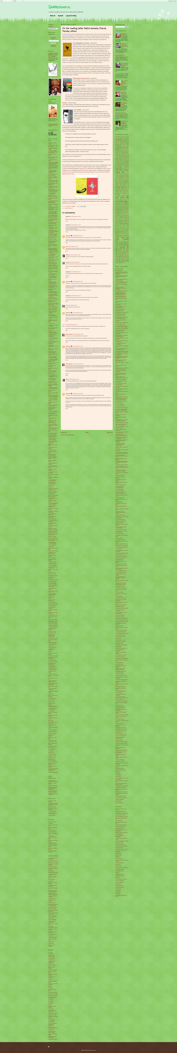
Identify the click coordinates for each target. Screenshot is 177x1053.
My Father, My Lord (52, 605)
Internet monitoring (51, 934)
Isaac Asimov (119, 174)
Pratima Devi (117, 207)
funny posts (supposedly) (122, 246)
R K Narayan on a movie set (120, 406)
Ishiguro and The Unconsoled (121, 797)
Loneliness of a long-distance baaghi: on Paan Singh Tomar (53, 295)
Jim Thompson (125, 178)
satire (125, 255)
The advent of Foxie (52, 811)
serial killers (125, 256)
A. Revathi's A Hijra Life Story (120, 401)
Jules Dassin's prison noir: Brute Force (52, 493)
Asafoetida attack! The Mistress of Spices (52, 681)
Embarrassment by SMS (52, 872)
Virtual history (51, 751)
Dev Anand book (87, 122)
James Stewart (118, 177)
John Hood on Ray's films (120, 586)
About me (52, 16)
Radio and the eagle (52, 908)
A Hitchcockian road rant (53, 912)
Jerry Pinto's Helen (119, 692)
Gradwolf (50, 986)
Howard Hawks (124, 168)
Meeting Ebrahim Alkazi (119, 828)
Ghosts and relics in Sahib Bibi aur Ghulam (52, 332)
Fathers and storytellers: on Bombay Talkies (52, 223)
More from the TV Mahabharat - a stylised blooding (124, 34)
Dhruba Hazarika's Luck (119, 515)
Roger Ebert (119, 213)
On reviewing (117, 890)
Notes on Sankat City (52, 519)
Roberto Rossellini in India (120, 584)
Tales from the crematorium (120, 811)
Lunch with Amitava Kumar (120, 636)
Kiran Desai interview (119, 705)
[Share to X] (83, 206)
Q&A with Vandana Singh (120, 554)
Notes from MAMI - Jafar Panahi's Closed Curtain (53, 181)
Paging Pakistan (118, 548)
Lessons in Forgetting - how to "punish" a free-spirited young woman (52, 212)
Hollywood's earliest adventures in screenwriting (52, 335)
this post (76, 67)
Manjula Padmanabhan (122, 187)
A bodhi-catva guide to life (120, 309)
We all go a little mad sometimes (52, 470)
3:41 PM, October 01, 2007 (76, 224)
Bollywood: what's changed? (51, 735)
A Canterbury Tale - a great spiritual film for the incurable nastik (53, 286)
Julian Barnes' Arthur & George (121, 729)
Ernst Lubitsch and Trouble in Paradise (52, 543)
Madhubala (124, 185)
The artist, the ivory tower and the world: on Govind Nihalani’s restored (124, 45)
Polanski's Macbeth (52, 644)
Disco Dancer (119, 156)
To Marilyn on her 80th (52, 673)
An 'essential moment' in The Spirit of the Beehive (53, 388)
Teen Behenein (51, 339)
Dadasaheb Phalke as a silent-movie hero (52, 363)
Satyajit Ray (126, 217)
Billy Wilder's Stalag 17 (52, 491)
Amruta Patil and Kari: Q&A (120, 598)
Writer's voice (117, 864)
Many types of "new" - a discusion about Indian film (52, 245)
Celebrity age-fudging (52, 907)
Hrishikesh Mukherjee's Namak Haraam (52, 442)
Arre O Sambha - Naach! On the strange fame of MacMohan (53, 219)
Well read (117, 771)
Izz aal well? (50, 486)
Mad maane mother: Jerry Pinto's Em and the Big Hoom (121, 336)
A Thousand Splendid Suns (120, 635)
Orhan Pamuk (121, 202)
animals (124, 235)
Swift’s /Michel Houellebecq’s (75, 172)
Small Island (117, 773)
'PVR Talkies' (50, 823)
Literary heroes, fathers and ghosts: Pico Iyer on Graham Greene (120, 374)
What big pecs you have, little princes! (53, 794)
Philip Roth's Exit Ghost (119, 606)
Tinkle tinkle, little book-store (120, 314)
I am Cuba (50, 330)
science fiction (118, 256)
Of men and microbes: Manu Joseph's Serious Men (120, 493)
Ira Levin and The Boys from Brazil (121, 608)
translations (123, 260)
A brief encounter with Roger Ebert (52, 226)
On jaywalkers (51, 881)
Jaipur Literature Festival (122, 176)
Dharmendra (123, 154)
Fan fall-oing (117, 893)
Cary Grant (125, 149)
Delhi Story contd (51, 830)
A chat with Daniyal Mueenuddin (121, 547)
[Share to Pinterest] (85, 206)
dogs (124, 243)
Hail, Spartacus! (51, 711)
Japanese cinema (125, 177)
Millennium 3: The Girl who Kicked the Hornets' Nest (121, 517)
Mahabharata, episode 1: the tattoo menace (123, 93)
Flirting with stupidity (52, 919)
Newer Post (64, 432)
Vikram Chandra (120, 230)
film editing (127, 244)
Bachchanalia (51, 720)
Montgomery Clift (118, 193)
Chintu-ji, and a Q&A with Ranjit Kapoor (53, 512)
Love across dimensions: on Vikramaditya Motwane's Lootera (53, 201)
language (119, 249)
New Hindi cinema (122, 196)
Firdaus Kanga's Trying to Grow (121, 556)
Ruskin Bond (117, 214)
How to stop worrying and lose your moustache (53, 428)
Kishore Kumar (124, 182)
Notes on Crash (51, 701)
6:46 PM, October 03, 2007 (74, 379)
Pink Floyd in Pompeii (52, 746)
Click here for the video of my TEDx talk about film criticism (53, 125)
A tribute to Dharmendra (52, 411)
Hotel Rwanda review (52, 733)
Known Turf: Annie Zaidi (52, 995)
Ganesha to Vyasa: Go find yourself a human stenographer (52, 788)
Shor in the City (51, 373)
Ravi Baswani (117, 212)
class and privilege (119, 242)
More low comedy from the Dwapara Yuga (52, 791)
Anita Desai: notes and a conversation (120, 610)
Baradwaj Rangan (51, 964)
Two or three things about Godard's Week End (53, 504)
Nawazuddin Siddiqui (119, 196)
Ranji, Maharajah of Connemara (121, 791)
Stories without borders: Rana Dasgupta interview (121, 784)
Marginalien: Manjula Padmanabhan (52, 998)
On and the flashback (124, 103)
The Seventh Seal (51, 749)
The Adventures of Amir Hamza (121, 587)
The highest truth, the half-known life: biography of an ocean (121, 438)
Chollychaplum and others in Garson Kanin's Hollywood (120, 471)
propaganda (125, 254)
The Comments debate (119, 869)
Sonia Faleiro (125, 221)
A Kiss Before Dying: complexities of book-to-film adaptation (121, 420)
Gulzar (118, 164)
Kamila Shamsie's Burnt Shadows (121, 553)
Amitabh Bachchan (119, 140)
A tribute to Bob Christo (52, 398)
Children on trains (51, 898)
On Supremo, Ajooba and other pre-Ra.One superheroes (53, 342)
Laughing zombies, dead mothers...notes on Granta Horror (121, 377)
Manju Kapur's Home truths (120, 686)
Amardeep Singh (51, 958)
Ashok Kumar (67, 208)
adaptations (117, 235)
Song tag (117, 872)
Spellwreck (117, 856)
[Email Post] (78, 206)
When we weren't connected (51, 946)
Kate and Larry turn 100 (52, 623)
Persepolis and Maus (119, 802)
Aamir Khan (117, 136)
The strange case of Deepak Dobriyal (52, 193)
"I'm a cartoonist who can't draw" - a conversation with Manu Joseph (122, 326)
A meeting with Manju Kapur (120, 572)
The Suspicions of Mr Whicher (121, 529)
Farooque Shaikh (118, 159)
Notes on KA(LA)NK (52, 660)
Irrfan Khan (127, 173)
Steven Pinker (121, 224)
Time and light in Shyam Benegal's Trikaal (52, 260)
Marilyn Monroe (124, 188)
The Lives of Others (52, 544)
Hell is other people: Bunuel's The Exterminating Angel (52, 421)
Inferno (93, 168)
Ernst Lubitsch (124, 158)
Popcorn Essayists (124, 206)
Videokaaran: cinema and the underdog (53, 326)
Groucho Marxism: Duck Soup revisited (52, 684)
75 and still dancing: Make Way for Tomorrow (52, 292)
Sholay (126, 220)
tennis (116, 260)
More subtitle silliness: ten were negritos (53, 859)
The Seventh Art (51, 1029)
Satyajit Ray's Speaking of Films (121, 741)
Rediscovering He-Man (119, 844)
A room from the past (119, 885)
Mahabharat (118, 186)
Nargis (125, 193)
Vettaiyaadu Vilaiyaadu (52, 642)
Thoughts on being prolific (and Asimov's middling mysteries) (121, 399)
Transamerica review (52, 698)
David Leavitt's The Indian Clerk (121, 618)
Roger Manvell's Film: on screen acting (53, 723)
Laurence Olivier (118, 184)
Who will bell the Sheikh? (53, 862)
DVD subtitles (51, 870)
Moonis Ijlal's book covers (120, 656)
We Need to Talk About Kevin (120, 735)
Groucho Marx (126, 163)
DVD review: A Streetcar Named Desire (52, 567)
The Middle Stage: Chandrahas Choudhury (53, 1028)
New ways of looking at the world (121, 816)
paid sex (117, 253)
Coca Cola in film (51, 323)
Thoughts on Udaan (52, 450)
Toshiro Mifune (122, 228)
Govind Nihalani (126, 162)
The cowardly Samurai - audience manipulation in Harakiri (53, 425)
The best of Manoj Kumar (120, 826)
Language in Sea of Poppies (120, 583)
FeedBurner (53, 46)
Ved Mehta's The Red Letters (120, 787)
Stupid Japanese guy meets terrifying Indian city (120, 361)
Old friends (117, 877)
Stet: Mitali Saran (51, 1019)
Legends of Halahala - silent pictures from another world (120, 297)
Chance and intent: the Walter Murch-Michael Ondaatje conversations (52, 249)
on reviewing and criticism (122, 252)
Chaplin (116, 150)
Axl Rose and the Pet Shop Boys (121, 832)
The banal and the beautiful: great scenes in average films (53, 376)
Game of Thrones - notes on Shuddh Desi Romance (53, 184)
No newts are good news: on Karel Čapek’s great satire (121, 432)
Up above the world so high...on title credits (52, 371)
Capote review (51, 693)
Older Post (110, 432)
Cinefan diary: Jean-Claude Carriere (52, 666)
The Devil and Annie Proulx (120, 558)
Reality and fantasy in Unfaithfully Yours (52, 506)
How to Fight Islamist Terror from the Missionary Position (121, 349)
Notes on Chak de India (52, 604)
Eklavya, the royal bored (52, 625)
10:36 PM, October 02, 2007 (72, 324)
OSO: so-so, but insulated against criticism (53, 591)
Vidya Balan (126, 229)
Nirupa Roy (125, 198)
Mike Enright (50, 1001)
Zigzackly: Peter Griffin (52, 1039)
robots (120, 255)
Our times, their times (119, 842)
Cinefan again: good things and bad (52, 922)
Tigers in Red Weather (119, 723)
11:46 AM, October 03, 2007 (78, 346)
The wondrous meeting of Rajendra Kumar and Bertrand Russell (53, 360)
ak (66, 305)
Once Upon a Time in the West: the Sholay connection (53, 769)
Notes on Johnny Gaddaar (51, 598)
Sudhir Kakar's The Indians (120, 641)
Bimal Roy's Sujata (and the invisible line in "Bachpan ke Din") (52, 242)
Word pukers (50, 935)
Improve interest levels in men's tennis (53, 911)
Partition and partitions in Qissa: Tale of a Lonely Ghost (53, 168)
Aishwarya (68, 254)
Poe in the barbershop (119, 880)
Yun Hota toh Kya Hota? (52, 661)
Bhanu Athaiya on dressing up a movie (52, 483)
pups (116, 255)
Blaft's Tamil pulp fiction (119, 490)
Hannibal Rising (118, 646)
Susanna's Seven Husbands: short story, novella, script (121, 427)
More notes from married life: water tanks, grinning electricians (53, 804)
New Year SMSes (51, 879)
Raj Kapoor (122, 209)
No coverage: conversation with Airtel (52, 927)
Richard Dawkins (125, 212)
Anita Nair (121, 143)
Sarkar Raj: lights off (52, 563)
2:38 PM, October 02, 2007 (76, 295)
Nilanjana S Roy (118, 198)
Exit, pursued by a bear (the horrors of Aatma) (52, 235)
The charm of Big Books (119, 759)
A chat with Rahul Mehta (120, 497)
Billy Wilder (126, 148)
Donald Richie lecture (52, 730)
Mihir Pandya (50, 999)
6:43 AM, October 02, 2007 (75, 262)
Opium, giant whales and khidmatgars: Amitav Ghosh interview (120, 577)
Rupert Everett (125, 213)
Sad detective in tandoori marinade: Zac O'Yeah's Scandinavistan (120, 444)
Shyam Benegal (118, 221)
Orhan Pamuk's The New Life (120, 655)
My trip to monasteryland (120, 875)
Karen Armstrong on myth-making (121, 714)
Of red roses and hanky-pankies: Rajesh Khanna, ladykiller (53, 385)
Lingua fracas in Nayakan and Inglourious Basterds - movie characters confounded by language (53, 164)
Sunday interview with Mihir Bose (121, 786)
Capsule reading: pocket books (121, 743)
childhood (124, 241)
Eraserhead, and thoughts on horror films (52, 706)
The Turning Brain (51, 699)
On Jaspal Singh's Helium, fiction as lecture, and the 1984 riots (121, 282)
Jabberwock (59, 7)
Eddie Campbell (118, 157)
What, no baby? (51, 941)
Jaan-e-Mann (50, 645)
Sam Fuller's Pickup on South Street (52, 521)
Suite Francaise (118, 638)
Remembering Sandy (119, 887)
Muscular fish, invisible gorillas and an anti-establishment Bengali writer (122, 462)
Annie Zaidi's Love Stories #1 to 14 (121, 312)
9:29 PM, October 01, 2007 (75, 254)
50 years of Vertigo (51, 557)
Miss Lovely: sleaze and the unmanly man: (52, 158)
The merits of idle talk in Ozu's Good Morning (52, 434)
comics (119, 243)
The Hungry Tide (118, 774)
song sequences (118, 259)
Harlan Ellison (121, 165)
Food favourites (118, 853)
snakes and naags (124, 257)
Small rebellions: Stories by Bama (121, 658)
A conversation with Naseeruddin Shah (52, 480)
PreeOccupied (51, 1009)
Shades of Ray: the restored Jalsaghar (52, 352)
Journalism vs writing (119, 874)
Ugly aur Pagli (51, 546)
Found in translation (119, 270)
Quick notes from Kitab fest (120, 690)
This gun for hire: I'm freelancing (121, 867)
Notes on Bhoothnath (52, 565)
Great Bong (50, 988)
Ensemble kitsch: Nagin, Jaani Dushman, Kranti (52, 622)
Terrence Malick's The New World (52, 689)
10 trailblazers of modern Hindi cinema (53, 252)
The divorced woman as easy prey (121, 73)
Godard (123, 161)
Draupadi (125, 156)
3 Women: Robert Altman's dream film (52, 439)
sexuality (117, 257)
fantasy (121, 244)
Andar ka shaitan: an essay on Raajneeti (52, 455)
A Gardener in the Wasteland (120, 379)
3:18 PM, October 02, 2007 (72, 305)
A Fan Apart (50, 952)
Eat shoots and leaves (52, 937)
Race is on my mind (52, 573)
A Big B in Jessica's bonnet (120, 640)
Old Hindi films (119, 201)
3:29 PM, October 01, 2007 (76, 216)
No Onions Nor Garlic (119, 664)
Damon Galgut (118, 801)
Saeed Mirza (124, 214)
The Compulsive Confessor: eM (51, 1021)
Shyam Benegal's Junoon (53, 638)
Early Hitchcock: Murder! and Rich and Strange (53, 532)
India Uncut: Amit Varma (52, 992)
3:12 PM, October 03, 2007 (78, 363)
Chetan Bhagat (124, 151)
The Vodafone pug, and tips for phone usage (52, 891)
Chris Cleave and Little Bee (120, 539)
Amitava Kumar (51, 959)
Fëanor (67, 379)
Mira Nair (125, 192)
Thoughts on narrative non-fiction (121, 464)
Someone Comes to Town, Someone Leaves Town (120, 669)
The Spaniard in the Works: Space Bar (52, 1032)
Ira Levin (121, 173)
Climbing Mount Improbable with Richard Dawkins (121, 569)
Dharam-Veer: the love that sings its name (52, 669)
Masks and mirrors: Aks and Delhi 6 (52, 349)
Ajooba (123, 136)
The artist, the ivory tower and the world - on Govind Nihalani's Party (53, 304)
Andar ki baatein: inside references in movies (52, 309)
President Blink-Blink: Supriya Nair (52, 1011)
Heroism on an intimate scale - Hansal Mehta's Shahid (52, 177)
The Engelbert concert (119, 870)
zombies (122, 262)
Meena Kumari (119, 191)
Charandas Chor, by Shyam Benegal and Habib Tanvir (52, 171)
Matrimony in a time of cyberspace (52, 809)
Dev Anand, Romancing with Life (121, 620)
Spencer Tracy (118, 222)
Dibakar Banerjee (118, 155)
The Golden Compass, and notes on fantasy (52, 583)
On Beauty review (118, 732)
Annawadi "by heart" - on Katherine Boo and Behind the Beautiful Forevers (122, 357)
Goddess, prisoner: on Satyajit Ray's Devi (52, 301)
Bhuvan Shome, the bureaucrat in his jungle (52, 196)
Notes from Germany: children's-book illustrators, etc (121, 532)
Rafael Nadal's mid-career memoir (121, 407)
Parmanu (50, 1004)
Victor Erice (121, 229)
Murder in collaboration (119, 404)
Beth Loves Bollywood (52, 965)
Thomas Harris (124, 227)
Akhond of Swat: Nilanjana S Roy (51, 956)
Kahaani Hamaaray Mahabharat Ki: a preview (53, 781)
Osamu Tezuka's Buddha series (121, 648)
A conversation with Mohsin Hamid (121, 633)
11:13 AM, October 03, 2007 (78, 334)
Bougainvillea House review (120, 727)
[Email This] (80, 206)
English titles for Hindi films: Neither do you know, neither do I (121, 113)
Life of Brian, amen (51, 757)
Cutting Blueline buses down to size (52, 886)
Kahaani (123, 179)
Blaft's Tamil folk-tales (119, 538)
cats (119, 241)
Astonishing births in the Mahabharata (119, 836)
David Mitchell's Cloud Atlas (120, 796)
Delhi (124, 152)
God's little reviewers (119, 847)
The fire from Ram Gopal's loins (51, 600)
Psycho (122, 207)
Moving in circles (118, 855)
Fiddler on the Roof (52, 647)
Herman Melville (118, 166)
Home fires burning (52, 807)
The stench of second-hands (120, 730)
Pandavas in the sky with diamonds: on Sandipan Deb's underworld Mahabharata (121, 293)
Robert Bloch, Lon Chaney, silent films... (52, 760)
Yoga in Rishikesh (118, 820)
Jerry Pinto (119, 178)
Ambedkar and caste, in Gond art (121, 396)
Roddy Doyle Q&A (118, 501)
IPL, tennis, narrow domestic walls (121, 813)
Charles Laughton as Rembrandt (52, 498)
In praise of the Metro (52, 821)
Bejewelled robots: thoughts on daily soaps (52, 894)
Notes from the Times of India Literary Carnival (120, 384)
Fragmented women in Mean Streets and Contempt (52, 408)
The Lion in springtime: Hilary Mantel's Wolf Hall (120, 527)
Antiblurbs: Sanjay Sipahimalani (51, 962)
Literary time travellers (119, 268)
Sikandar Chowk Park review (120, 734)
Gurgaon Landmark (98, 115)
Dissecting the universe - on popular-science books (120, 331)
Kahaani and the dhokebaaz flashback (52, 315)
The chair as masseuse (119, 882)
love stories (126, 249)
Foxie (125, 159)
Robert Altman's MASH (52, 741)
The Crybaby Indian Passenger (52, 901)
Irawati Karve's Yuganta (119, 616)
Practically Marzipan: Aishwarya (52, 1007)
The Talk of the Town (52, 581)
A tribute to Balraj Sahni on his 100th (52, 228)
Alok (66, 246)
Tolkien (116, 228)
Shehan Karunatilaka (119, 220)
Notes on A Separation (52, 306)
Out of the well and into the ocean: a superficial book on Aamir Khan (121, 352)
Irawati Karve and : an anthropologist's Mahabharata (124, 123)
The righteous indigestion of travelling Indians (53, 905)
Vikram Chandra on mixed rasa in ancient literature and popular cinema (121, 276)
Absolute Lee (50, 953)
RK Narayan (122, 208)
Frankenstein (117, 161)
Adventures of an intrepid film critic (121, 322)
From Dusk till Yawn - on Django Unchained (52, 237)
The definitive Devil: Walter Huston (52, 517)
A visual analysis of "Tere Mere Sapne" (53, 146)
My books (60, 16)
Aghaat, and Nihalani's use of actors (52, 514)
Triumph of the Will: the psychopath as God (52, 436)
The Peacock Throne (119, 643)
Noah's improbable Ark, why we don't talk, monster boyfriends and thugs (121, 467)
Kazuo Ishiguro (122, 181)
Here (71, 283)
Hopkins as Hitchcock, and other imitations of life (53, 265)
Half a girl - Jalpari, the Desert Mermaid (52, 274)
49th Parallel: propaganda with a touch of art (53, 346)
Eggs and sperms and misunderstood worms (119, 487)
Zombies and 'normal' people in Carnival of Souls (52, 457)
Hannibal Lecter (123, 164)
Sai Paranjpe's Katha (52, 632)
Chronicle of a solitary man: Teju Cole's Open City (121, 389)
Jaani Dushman (126, 174)
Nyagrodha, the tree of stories (121, 675)
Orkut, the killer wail (52, 902)
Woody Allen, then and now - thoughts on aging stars (52, 268)
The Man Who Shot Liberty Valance (52, 664)
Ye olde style (117, 892)
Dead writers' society (119, 310)
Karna (122, 180)
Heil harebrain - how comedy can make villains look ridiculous (53, 231)
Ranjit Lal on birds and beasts (121, 563)
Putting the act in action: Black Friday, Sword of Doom (52, 320)
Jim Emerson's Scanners (53, 993)
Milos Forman (119, 192)
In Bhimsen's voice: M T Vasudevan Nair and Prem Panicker (120, 512)
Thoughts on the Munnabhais (51, 649)
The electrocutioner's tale (120, 519)
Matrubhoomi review (52, 731)
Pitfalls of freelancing (52, 916)
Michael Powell (126, 191)
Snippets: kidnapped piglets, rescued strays (120, 430)
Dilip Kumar (127, 155)
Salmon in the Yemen (119, 625)
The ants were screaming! (53, 655)
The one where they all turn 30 (121, 879)
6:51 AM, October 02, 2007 (76, 271)
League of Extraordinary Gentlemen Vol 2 (120, 738)
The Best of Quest (118, 402)
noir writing (126, 250)
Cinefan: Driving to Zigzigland (51, 608)
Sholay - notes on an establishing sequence (52, 357)
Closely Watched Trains (52, 615)
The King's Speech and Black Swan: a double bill (53, 396)
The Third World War (119, 662)
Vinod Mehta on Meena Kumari (121, 290)
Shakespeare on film (52, 755)
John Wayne (117, 179)
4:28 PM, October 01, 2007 (78, 235)
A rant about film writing (52, 860)
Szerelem (67, 262)
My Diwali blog (118, 884)
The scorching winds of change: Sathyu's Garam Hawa (53, 466)
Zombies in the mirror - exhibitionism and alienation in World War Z (121, 288)
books (72, 208)
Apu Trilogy (123, 144)
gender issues (118, 248)
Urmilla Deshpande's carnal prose (121, 422)
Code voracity (51, 943)
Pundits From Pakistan (119, 768)
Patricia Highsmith (124, 205)
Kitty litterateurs (118, 776)
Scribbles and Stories (52, 1014)
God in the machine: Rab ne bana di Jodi (53, 540)
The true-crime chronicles (120, 315)
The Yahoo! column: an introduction (52, 472)
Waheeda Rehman (125, 231)
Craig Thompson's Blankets (120, 631)
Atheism (120, 147)
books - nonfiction (122, 239)
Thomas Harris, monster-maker (121, 701)
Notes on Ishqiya (51, 485)
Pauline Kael (117, 206)
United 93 (50, 651)
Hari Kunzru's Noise (119, 740)
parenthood (124, 253)
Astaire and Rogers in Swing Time (52, 589)
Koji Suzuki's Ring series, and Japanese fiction (121, 613)
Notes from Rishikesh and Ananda (121, 841)
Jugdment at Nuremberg (53, 619)
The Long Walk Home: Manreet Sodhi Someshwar (52, 1024)
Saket (116, 215)
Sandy (126, 216)
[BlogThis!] (81, 206)
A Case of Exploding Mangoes (121, 570)
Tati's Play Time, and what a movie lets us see (53, 489)
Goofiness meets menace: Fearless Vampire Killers (51, 635)
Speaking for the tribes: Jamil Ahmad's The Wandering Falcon (121, 435)
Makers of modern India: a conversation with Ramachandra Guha (121, 456)
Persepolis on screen (52, 562)
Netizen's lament (118, 858)
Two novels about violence (120, 324)
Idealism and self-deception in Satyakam (52, 382)
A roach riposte (118, 888)
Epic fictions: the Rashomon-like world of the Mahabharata (121, 425)
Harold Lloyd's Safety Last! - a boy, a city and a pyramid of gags (53, 151)
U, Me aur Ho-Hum (51, 572)
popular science (118, 254)
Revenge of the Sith (52, 740)
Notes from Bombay (119, 834)
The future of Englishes (119, 799)
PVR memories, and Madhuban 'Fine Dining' (52, 843)
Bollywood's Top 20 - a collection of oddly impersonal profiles (122, 368)
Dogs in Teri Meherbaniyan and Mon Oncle (52, 444)
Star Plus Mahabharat (119, 223)
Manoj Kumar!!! (118, 188)
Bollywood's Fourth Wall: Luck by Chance (53, 534)
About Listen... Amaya (52, 239)
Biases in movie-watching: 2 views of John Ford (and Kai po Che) (53, 190)
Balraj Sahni (127, 147)
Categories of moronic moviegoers (52, 896)
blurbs (126, 236)
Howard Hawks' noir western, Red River (52, 379)
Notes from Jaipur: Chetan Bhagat (121, 545)
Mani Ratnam (126, 186)
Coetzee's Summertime (119, 522)
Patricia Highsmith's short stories (121, 621)
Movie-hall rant (51, 917)
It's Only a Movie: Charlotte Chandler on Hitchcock (120, 707)
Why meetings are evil (52, 866)
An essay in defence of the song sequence (52, 175)
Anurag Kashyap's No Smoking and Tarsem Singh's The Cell (52, 594)
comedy (127, 242)
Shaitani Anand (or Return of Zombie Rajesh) (53, 298)
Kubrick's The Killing (52, 536)
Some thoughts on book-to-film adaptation (53, 328)
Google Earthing (51, 836)
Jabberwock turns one (119, 862)
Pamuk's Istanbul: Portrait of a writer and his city (121, 752)
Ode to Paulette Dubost (52, 338)
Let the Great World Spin (120, 475)
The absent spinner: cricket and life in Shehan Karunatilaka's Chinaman (122, 440)
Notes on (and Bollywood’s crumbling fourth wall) (124, 82)
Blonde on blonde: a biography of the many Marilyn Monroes (121, 318)
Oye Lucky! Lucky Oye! (52, 538)
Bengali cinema (120, 148)
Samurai (121, 216)
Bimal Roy (119, 149)
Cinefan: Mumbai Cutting (53, 550)
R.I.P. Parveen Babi (52, 754)
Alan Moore (122, 137)
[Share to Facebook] (84, 206)
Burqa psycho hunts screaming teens (52, 553)
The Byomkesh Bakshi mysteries (121, 679)
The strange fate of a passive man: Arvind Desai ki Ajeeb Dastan (52, 282)
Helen (126, 165)
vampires (122, 261)
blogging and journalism (119, 236)
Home (87, 432)
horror (127, 248)
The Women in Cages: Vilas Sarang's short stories (120, 672)
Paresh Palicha (51, 1003)
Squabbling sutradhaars (52, 785)
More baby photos (51, 815)
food (123, 246)
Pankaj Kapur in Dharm (52, 575)
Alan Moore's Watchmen (120, 673)
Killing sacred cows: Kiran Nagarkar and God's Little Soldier (121, 697)
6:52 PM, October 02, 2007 (78, 312)
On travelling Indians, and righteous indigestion (120, 55)
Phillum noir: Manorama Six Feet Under (52, 586)
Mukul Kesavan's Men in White (121, 630)
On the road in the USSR (120, 615)
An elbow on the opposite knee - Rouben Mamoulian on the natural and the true (53, 209)
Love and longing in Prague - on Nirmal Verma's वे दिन (121, 280)
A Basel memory (118, 865)
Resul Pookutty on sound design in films (53, 258)
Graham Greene (119, 163)
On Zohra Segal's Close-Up (120, 484)
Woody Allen (125, 232)
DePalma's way (51, 752)
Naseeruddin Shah (120, 194)
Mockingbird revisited (119, 489)
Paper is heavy (51, 914)
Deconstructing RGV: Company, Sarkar (52, 709)
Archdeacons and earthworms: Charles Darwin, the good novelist (121, 453)
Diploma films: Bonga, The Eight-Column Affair (52, 529)
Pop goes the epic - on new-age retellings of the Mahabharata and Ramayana (121, 273)
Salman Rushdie (122, 215)
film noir (118, 246)
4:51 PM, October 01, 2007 (73, 246)
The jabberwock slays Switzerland (52, 932)
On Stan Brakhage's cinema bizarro (52, 255)
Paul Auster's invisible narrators (121, 644)
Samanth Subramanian (52, 1013)
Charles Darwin (122, 150)
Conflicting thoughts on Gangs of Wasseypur (52, 277)
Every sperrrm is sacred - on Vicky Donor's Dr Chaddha (53, 312)
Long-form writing (71, 16)
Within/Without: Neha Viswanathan (52, 1037)
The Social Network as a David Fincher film (53, 413)
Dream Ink (50, 979)
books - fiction (120, 238)
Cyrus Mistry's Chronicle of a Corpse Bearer (120, 344)
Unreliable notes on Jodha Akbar (52, 578)
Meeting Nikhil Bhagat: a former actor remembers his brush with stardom (53, 216)
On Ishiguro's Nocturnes (119, 533)
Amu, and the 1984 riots (52, 761)
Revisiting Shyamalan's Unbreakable (52, 658)
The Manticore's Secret (119, 719)
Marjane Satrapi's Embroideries (121, 750)
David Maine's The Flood (120, 761)
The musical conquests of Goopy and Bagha (53, 405)
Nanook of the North (52, 631)
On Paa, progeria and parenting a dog (52, 813)
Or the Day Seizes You (119, 699)
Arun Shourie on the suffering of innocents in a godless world (121, 410)
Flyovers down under (52, 831)
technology (125, 259)
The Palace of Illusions (119, 592)
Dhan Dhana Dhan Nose (53, 579)
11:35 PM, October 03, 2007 (78, 393)
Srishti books (125, 222)
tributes (116, 261)
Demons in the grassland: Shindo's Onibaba (53, 496)
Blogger (94, 1050)
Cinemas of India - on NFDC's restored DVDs (52, 263)
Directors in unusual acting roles (52, 366)
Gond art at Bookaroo (119, 559)
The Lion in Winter (51, 602)
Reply (67, 221)
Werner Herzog (119, 232)
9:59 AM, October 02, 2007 (77, 281)
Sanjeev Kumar (118, 217)
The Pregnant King (119, 596)
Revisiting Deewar (51, 747)
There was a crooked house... (121, 521)
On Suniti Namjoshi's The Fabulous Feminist (120, 307)
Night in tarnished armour (53, 772)
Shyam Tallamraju (69, 334)
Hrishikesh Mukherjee (119, 169)
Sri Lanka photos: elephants (120, 814)
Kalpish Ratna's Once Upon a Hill (121, 328)
